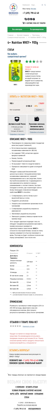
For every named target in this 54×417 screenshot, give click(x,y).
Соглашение (38, 394)
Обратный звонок (26, 394)
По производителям (37, 29)
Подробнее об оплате (37, 132)
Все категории (17, 29)
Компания (26, 5)
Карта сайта (14, 394)
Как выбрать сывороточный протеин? (17, 55)
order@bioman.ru (34, 409)
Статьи (26, 397)
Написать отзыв (28, 326)
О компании (20, 387)
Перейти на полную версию (27, 405)
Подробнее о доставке (17, 134)
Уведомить (39, 110)
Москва (33, 9)
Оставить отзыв (32, 387)
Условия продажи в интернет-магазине (26, 390)
